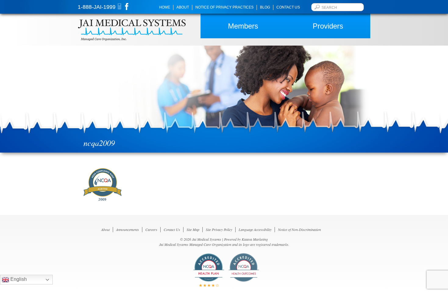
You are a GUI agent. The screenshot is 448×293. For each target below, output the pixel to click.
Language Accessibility (255, 229)
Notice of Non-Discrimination (299, 229)
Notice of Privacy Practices (224, 7)
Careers (151, 229)
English (18, 279)
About (182, 7)
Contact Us (288, 7)
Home (164, 7)
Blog (265, 7)
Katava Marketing (255, 239)
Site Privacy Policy (219, 229)
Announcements (127, 229)
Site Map (193, 229)
